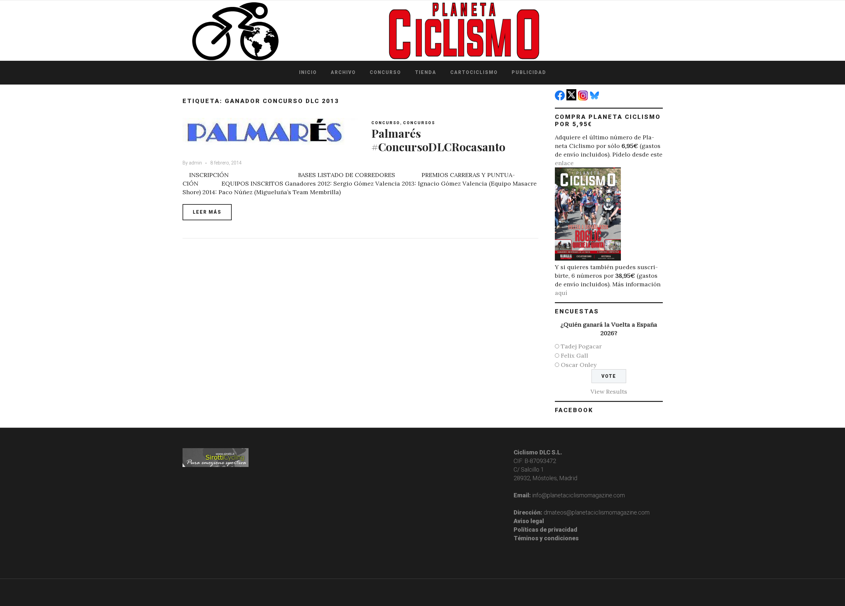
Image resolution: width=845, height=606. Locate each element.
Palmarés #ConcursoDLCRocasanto (438, 139)
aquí (561, 293)
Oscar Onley (579, 365)
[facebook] (560, 98)
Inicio (308, 72)
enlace (564, 163)
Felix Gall (574, 355)
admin (195, 162)
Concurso (385, 72)
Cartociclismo (474, 72)
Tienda (425, 72)
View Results (609, 391)
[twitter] (572, 98)
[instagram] (584, 98)
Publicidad (529, 72)
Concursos (419, 123)
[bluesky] (595, 98)
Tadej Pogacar (581, 346)
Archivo (343, 72)
